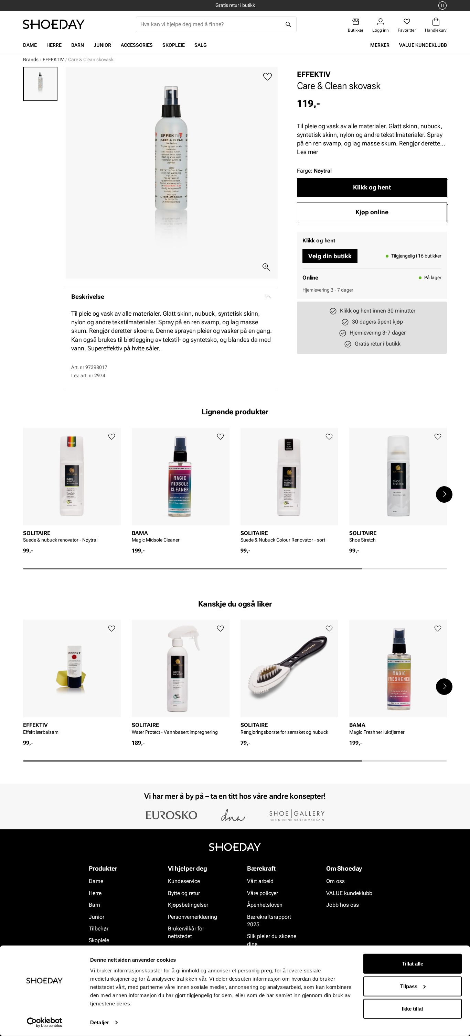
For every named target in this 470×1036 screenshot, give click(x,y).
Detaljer (99, 1022)
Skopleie (173, 45)
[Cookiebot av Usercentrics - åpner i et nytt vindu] (44, 1022)
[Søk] (288, 24)
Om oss (335, 881)
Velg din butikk (330, 256)
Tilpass (408, 986)
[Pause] (441, 5)
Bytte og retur (184, 893)
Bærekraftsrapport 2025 (269, 921)
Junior (102, 45)
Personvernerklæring (192, 917)
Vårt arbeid (260, 881)
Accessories (137, 45)
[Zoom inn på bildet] (266, 267)
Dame (30, 45)
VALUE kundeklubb (423, 45)
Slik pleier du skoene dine (271, 940)
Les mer (307, 151)
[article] (72, 487)
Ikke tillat (412, 1009)
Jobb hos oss (342, 905)
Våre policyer (262, 893)
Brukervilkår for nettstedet (186, 932)
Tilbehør (98, 928)
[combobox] (210, 24)
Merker (379, 45)
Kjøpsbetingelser (188, 905)
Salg (200, 45)
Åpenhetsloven (264, 905)
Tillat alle (412, 964)
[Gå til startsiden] (54, 24)
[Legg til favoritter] (267, 77)
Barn (77, 45)
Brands (31, 59)
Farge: (314, 170)
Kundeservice (184, 881)
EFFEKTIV (53, 59)
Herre (54, 45)
